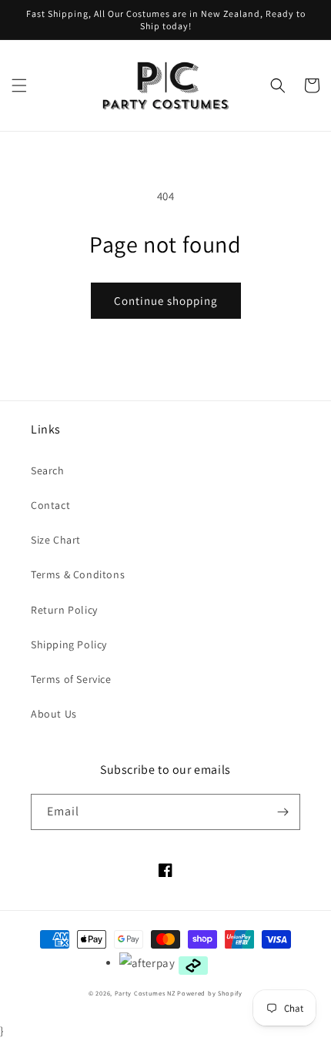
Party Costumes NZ (145, 993)
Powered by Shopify (209, 993)
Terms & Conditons (78, 574)
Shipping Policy (69, 644)
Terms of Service (71, 679)
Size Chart (56, 540)
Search (48, 470)
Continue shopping (166, 300)
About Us (54, 714)
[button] (19, 85)
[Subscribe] (282, 812)
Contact (50, 505)
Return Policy (64, 610)
